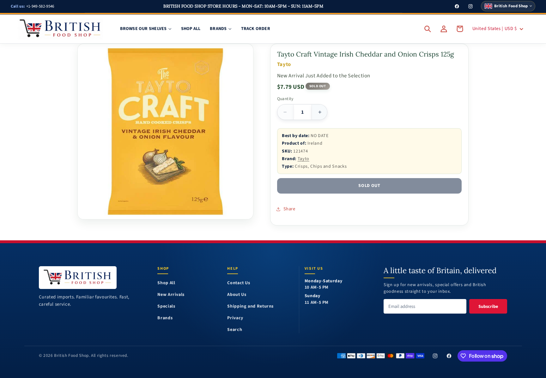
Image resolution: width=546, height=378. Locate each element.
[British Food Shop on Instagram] (435, 356)
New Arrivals (171, 295)
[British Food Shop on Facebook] (449, 356)
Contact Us (238, 283)
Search (234, 330)
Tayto (303, 158)
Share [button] (289, 209)
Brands (165, 318)
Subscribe (488, 306)
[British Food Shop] (78, 277)
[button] (428, 28)
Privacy (235, 318)
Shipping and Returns (250, 306)
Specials (166, 306)
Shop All (166, 283)
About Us (236, 295)
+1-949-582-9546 (32, 6)
